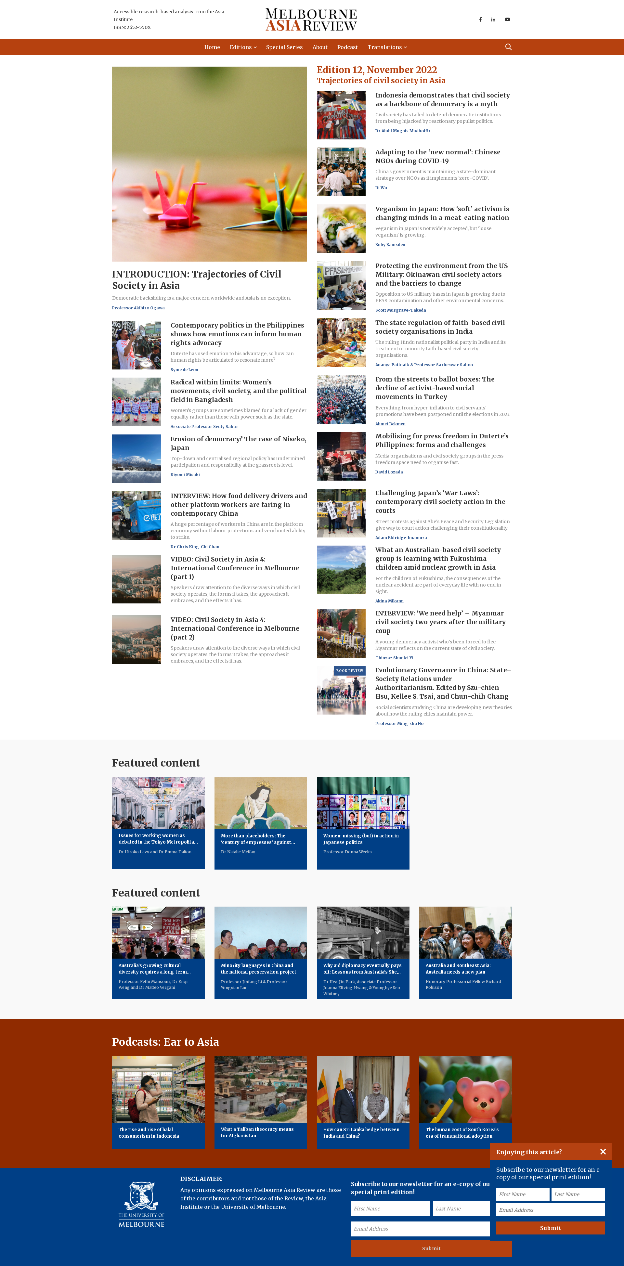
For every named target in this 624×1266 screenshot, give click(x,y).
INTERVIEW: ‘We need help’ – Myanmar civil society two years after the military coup (440, 622)
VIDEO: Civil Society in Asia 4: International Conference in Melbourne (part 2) (235, 628)
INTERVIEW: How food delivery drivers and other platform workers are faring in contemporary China (239, 504)
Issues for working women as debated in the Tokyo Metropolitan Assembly (158, 842)
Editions (241, 47)
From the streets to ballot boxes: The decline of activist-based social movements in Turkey (435, 388)
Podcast (347, 47)
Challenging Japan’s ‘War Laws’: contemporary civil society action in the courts (440, 502)
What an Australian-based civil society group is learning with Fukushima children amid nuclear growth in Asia (438, 559)
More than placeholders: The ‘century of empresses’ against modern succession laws (256, 842)
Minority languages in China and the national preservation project (258, 969)
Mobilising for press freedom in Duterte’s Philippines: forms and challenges (442, 441)
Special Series (284, 47)
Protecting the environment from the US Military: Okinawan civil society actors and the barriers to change (441, 274)
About (320, 47)
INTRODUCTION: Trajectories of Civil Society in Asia (196, 279)
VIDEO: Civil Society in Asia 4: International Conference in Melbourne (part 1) (235, 568)
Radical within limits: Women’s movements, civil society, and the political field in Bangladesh (239, 391)
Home (212, 47)
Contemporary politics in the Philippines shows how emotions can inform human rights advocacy (237, 334)
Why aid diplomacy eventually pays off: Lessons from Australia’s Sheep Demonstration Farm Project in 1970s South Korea (363, 975)
